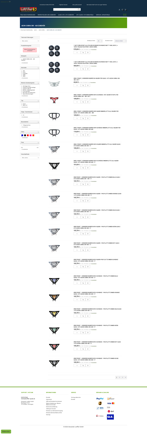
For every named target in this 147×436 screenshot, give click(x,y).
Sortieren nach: (109, 40)
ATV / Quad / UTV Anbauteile (84, 14)
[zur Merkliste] (88, 52)
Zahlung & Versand (51, 408)
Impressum (49, 399)
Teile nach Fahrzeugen (27, 14)
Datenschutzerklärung (51, 406)
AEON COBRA (42, 30)
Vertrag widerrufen (76, 397)
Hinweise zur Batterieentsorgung (54, 410)
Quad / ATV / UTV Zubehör (66, 14)
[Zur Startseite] (28, 12)
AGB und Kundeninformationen (54, 401)
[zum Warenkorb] (83, 52)
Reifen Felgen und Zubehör (47, 14)
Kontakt (48, 397)
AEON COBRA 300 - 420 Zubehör (54, 30)
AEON (35, 30)
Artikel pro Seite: (91, 40)
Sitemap (48, 414)
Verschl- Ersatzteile (103, 14)
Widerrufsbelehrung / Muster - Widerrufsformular (53, 404)
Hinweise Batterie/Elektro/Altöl (54, 412)
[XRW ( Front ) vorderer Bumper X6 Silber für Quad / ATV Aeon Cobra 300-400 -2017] (51, 84)
